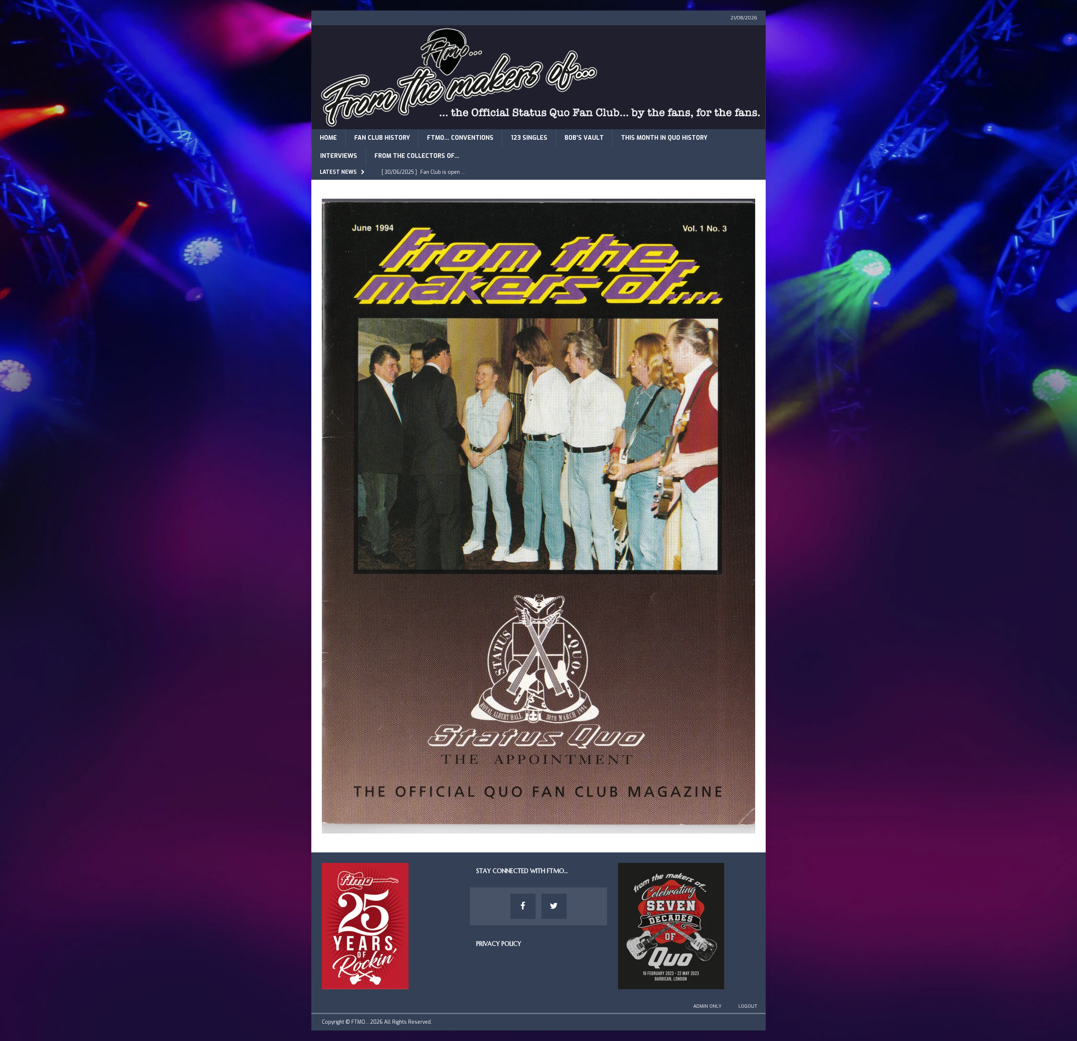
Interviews (338, 156)
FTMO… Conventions (460, 138)
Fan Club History (382, 138)
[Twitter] (554, 906)
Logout (747, 1006)
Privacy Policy (498, 944)
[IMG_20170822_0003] (538, 829)
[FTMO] (538, 124)
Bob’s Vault (584, 138)
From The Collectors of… (416, 156)
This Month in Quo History (664, 138)
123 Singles (529, 138)
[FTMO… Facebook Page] (523, 906)
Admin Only (707, 1006)
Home (328, 138)
